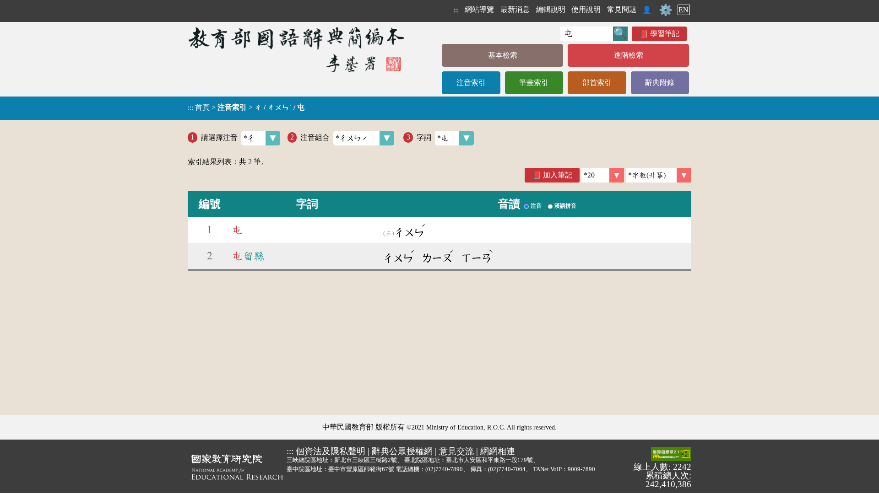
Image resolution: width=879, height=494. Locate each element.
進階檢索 (628, 55)
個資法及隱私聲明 (330, 451)
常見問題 (621, 9)
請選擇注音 (219, 137)
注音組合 (315, 137)
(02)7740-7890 (444, 469)
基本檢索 (502, 55)
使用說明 (586, 9)
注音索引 (471, 82)
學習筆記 (664, 34)
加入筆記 (557, 175)
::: (456, 10)
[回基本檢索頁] (297, 49)
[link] (658, 175)
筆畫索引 (533, 82)
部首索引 (597, 82)
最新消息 (515, 9)
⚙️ (666, 10)
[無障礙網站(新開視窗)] (671, 454)
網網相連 (497, 451)
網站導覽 (479, 9)
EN (683, 10)
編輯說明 (550, 9)
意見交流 (456, 451)
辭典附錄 (659, 82)
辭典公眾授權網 (402, 451)
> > (246, 107)
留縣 (248, 256)
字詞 (424, 137)
